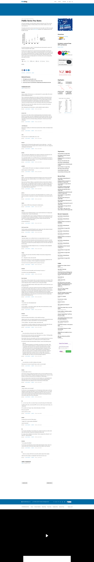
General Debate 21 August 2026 (64, 166)
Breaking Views (60, 267)
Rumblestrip (60, 238)
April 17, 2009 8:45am (38, 457)
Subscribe (69, 62)
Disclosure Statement (37, 506)
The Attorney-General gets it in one (64, 203)
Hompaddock (60, 278)
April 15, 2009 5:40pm (38, 121)
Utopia (59, 275)
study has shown (35, 29)
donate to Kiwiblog (65, 36)
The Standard (60, 270)
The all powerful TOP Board (63, 168)
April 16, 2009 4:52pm (38, 356)
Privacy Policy (49, 506)
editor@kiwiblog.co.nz (27, 501)
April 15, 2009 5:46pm (38, 148)
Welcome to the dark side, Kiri (63, 160)
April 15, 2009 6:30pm (38, 171)
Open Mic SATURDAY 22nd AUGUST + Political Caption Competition (65, 293)
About (55, 1)
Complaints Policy (55, 506)
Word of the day (61, 277)
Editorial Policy (44, 506)
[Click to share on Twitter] (26, 70)
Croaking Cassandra (61, 316)
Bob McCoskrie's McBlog (62, 309)
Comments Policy (61, 506)
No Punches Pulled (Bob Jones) (63, 320)
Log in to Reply (27, 121)
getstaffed (23, 166)
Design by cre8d (70, 506)
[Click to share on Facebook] (24, 70)
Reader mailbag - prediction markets (65, 311)
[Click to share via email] (22, 70)
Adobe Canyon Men (61, 279)
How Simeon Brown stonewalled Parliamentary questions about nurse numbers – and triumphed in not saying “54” (65, 284)
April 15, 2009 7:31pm (38, 223)
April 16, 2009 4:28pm (38, 327)
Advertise (64, 1)
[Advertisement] (37, 473)
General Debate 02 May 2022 (63, 170)
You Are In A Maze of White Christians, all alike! (63, 289)
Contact (59, 1)
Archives (32, 506)
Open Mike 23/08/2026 (62, 269)
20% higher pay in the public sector (29, 79)
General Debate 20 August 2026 (64, 205)
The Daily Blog (60, 294)
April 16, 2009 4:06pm (38, 309)
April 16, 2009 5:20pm (38, 382)
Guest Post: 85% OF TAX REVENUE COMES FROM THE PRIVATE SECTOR (37, 82)
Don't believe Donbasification (63, 162)
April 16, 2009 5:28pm (38, 413)
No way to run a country (62, 299)
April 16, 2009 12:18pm (38, 274)
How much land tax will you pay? (64, 200)
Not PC (59, 297)
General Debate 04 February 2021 (64, 171)
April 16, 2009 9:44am (38, 264)
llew (22, 331)
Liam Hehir (59, 334)
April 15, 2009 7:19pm (38, 206)
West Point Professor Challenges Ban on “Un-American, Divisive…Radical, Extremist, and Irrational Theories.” (65, 273)
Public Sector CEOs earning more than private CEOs (33, 80)
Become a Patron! (60, 47)
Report (32, 121)
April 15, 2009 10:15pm (38, 232)
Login (22, 88)
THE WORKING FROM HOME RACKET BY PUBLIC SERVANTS (65, 318)
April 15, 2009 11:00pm (38, 248)
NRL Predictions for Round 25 (63, 304)
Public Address (60, 326)
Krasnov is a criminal (62, 296)
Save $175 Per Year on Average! (64, 346)
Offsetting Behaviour (61, 312)
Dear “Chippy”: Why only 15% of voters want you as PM (64, 209)
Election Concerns (61, 301)
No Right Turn (60, 300)
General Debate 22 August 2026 (64, 153)
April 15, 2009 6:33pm (38, 188)
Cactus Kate (60, 330)
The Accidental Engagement (63, 321)
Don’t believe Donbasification (63, 178)
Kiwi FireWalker (60, 338)
